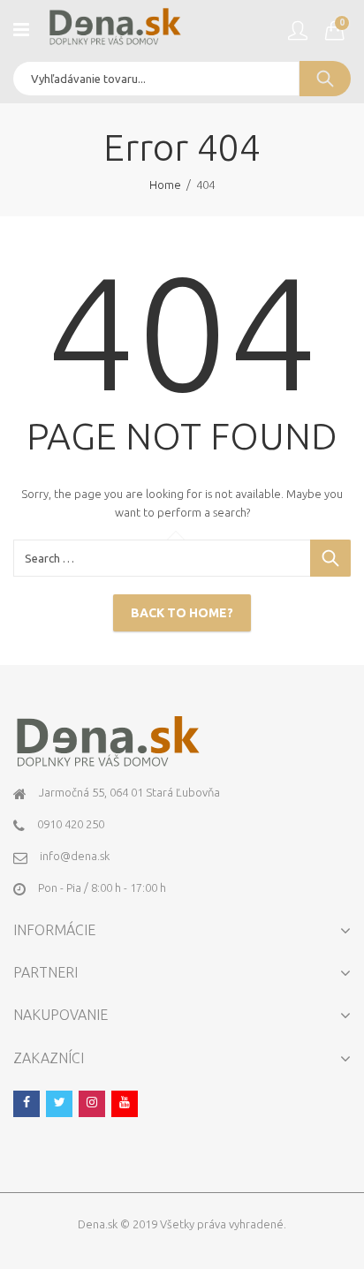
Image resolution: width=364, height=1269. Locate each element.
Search (325, 78)
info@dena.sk (75, 856)
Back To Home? (182, 613)
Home (165, 184)
